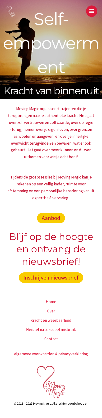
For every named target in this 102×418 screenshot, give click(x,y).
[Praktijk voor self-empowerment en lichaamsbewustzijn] (11, 11)
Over (51, 311)
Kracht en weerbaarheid (51, 320)
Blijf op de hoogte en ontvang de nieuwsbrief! (51, 249)
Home (51, 301)
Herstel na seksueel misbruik (51, 329)
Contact (51, 339)
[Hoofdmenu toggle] (91, 11)
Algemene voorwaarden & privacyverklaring (51, 354)
